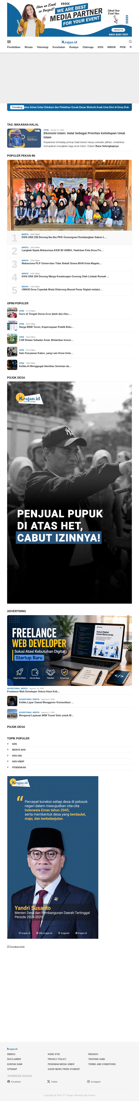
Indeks (11, 1054)
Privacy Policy (57, 1059)
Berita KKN (18, 750)
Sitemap (12, 1069)
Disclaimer (14, 1059)
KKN (14, 744)
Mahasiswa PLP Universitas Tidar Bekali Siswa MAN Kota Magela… (62, 263)
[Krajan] (69, 41)
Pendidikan (19, 767)
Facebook (16, 1081)
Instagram (96, 1081)
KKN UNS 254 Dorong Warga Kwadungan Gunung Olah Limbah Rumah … (65, 276)
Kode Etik (54, 1054)
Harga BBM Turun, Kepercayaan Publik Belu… (46, 326)
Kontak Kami (14, 1064)
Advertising (13, 688)
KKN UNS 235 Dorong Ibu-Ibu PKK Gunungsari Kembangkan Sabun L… (64, 237)
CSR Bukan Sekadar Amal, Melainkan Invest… (46, 340)
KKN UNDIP (18, 761)
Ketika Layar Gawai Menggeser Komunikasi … (46, 702)
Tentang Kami (96, 1059)
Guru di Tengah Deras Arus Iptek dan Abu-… (45, 313)
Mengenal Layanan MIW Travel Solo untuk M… (46, 715)
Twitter (54, 1081)
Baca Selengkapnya (107, 146)
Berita (25, 234)
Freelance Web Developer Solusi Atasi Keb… (33, 691)
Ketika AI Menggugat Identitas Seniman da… (45, 366)
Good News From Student (64, 1069)
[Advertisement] (69, 78)
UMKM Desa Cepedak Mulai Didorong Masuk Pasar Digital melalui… (62, 289)
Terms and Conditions (102, 1064)
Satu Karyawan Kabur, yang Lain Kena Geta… (46, 353)
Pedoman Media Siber (61, 1064)
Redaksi (93, 1054)
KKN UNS (17, 755)
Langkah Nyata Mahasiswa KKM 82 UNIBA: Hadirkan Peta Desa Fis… (63, 250)
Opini (46, 130)
